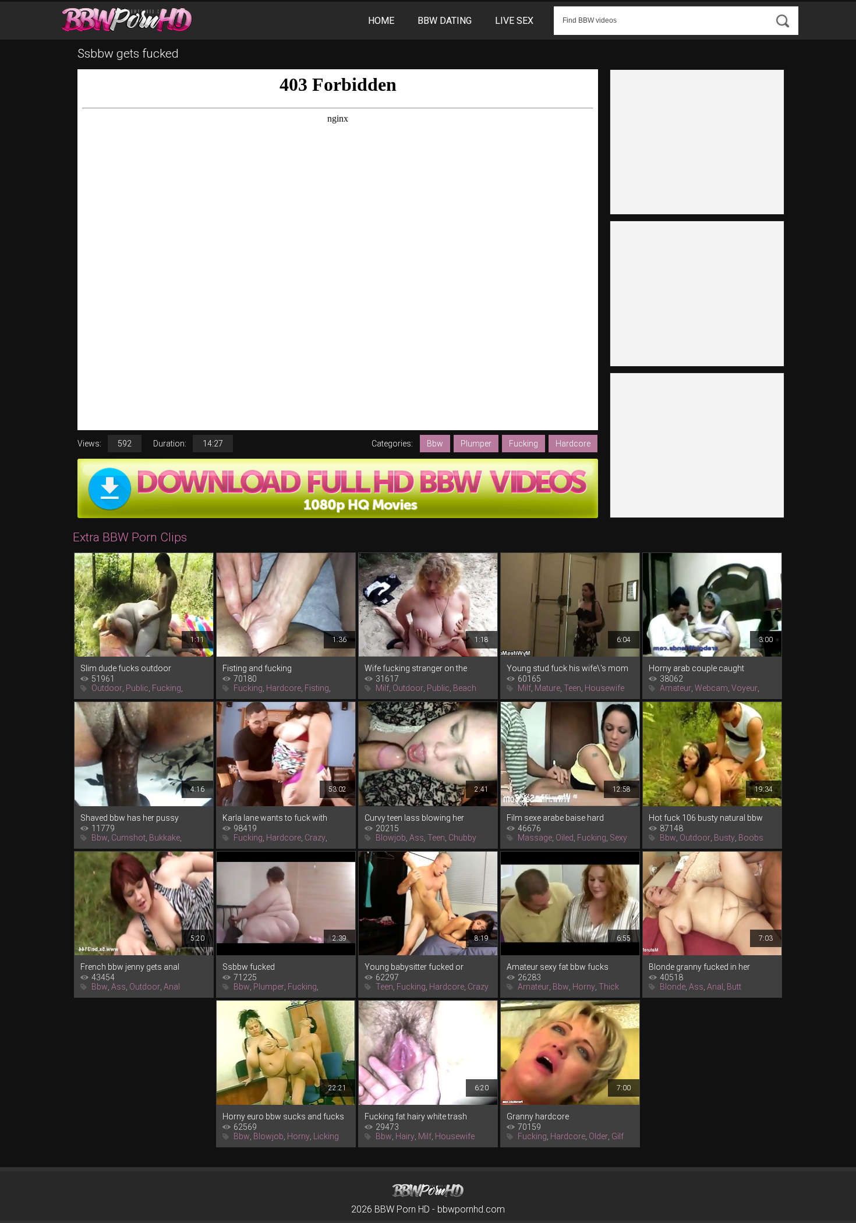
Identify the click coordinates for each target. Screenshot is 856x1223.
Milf (382, 688)
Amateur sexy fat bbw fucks (558, 967)
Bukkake (164, 837)
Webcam (711, 688)
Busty (724, 837)
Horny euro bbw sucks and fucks (283, 1116)
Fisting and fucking (257, 668)
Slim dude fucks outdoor (125, 668)
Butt (734, 986)
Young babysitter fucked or (414, 967)
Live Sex (514, 20)
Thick (609, 986)
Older (598, 1136)
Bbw (435, 443)
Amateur (675, 688)
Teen (572, 688)
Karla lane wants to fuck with (274, 818)
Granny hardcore (538, 1116)
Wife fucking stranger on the (416, 668)
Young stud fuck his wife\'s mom (567, 668)
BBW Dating (445, 20)
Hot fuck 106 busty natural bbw (706, 818)
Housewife (604, 688)
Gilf (617, 1136)
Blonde (672, 986)
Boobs (750, 837)
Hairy (405, 1136)
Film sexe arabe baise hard (555, 818)
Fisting (317, 688)
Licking (326, 1136)
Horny (583, 986)
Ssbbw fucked (248, 967)
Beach (464, 688)
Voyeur (744, 688)
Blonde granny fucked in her (699, 967)
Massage (535, 837)
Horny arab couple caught (696, 668)
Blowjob (391, 837)
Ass (416, 837)
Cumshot (128, 837)
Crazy (315, 837)
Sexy (618, 837)
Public (137, 688)
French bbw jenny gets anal (129, 967)
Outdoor (106, 688)
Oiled (565, 837)
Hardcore (573, 443)
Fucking (523, 443)
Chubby (462, 837)
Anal (172, 986)
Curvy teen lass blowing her (414, 818)
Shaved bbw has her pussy (129, 818)
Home (381, 20)
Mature (547, 688)
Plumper (476, 443)
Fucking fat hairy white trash (416, 1116)
